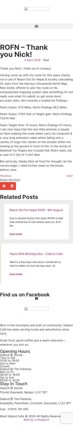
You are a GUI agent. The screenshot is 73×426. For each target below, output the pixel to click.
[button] (36, 26)
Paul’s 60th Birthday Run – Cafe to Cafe (36, 254)
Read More (16, 234)
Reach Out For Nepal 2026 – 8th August (36, 210)
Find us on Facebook (25, 295)
